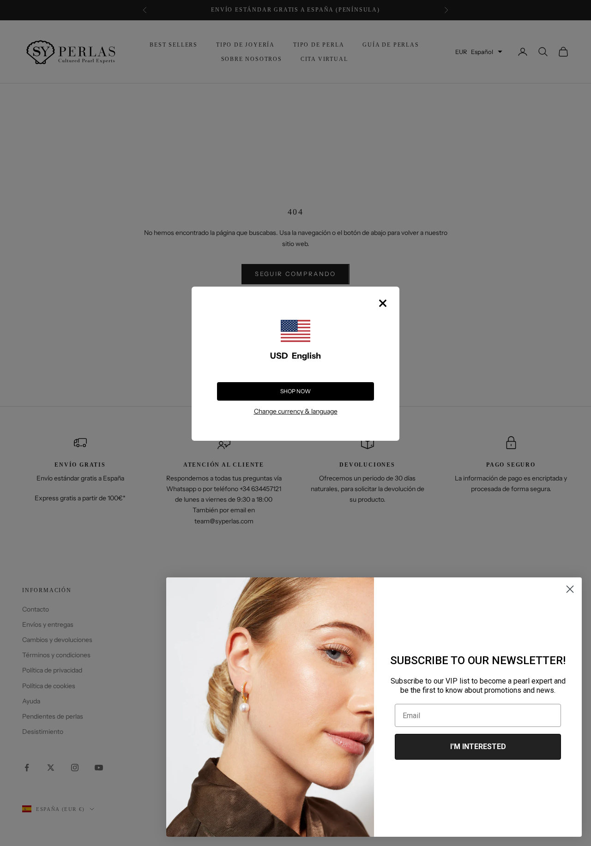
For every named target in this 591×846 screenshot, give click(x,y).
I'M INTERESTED (478, 746)
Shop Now (295, 391)
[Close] (383, 303)
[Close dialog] (570, 589)
